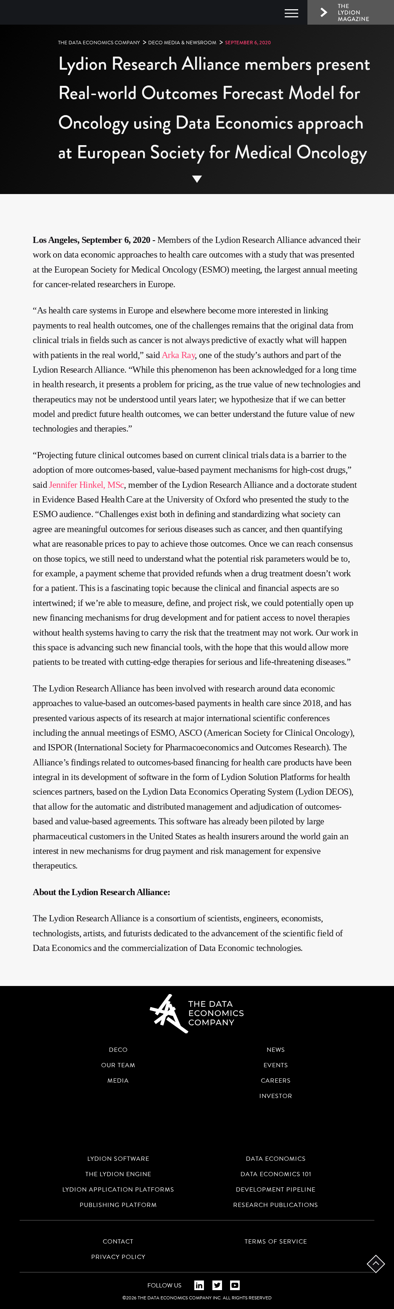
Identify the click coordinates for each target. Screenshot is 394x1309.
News (276, 1050)
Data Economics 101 (275, 1174)
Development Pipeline (276, 1189)
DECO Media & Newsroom (182, 43)
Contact (118, 1241)
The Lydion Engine (118, 1174)
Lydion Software (118, 1158)
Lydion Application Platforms (118, 1189)
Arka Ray (178, 355)
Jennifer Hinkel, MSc (86, 485)
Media (118, 1080)
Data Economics (276, 1158)
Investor (275, 1096)
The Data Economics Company (99, 43)
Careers (276, 1080)
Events (276, 1065)
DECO (118, 1050)
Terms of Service (276, 1241)
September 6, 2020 (248, 42)
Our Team (118, 1065)
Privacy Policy (118, 1257)
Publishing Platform (118, 1205)
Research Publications (275, 1205)
